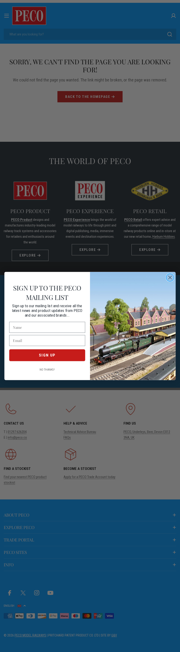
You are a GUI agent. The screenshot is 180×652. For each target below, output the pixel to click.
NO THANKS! (47, 369)
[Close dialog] (170, 277)
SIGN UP (47, 355)
